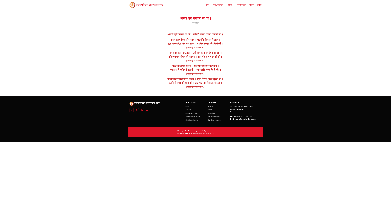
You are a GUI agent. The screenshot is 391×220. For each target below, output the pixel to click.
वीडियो (251, 5)
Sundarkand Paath (192, 113)
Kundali (210, 106)
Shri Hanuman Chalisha (193, 116)
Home (187, 106)
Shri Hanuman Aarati (214, 120)
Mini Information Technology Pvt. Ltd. (203, 133)
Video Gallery (212, 113)
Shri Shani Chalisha (192, 120)
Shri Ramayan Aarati (214, 116)
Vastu (210, 109)
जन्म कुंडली (241, 5)
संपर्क (259, 5)
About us (188, 109)
